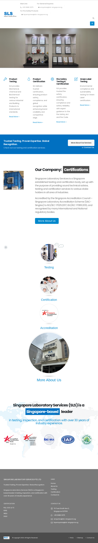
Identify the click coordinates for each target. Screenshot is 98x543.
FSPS (5, 511)
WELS (5, 513)
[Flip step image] (49, 353)
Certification (55, 492)
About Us (54, 486)
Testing (53, 489)
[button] (93, 18)
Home (53, 483)
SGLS (5, 516)
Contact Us (89, 147)
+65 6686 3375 (27, 7)
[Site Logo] (10, 14)
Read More (14, 116)
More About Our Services (81, 143)
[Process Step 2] (49, 285)
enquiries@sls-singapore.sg (51, 7)
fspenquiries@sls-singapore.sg (35, 14)
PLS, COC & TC (9, 508)
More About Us (47, 221)
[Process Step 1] (49, 252)
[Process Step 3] (49, 313)
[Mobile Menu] (92, 23)
